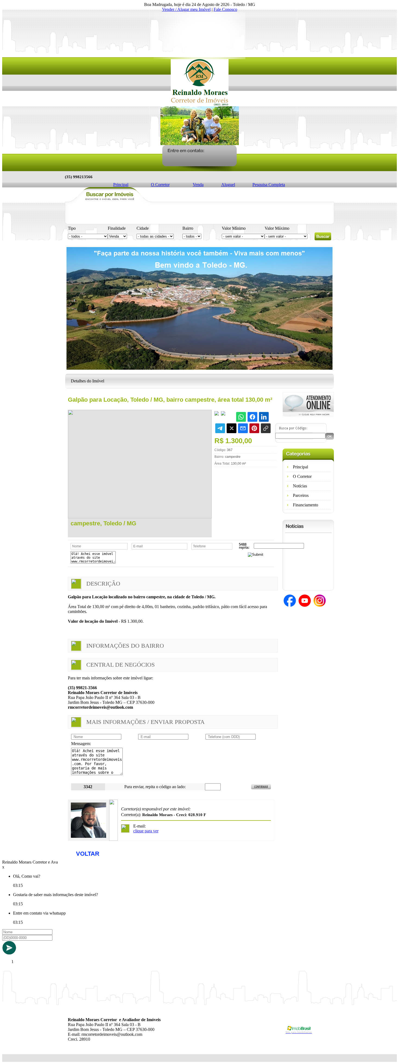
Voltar (87, 853)
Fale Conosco (225, 9)
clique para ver (146, 831)
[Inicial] (200, 105)
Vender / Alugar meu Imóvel (186, 9)
